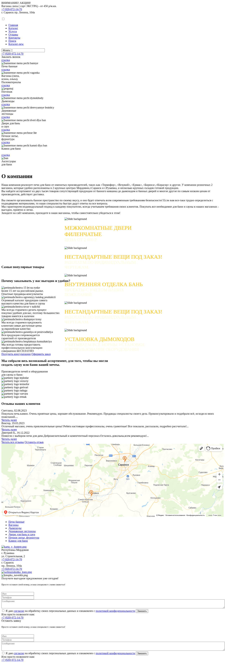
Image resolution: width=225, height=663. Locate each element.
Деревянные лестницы (22, 531)
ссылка (5, 60)
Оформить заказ (41, 354)
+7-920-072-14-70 (11, 9)
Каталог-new (16, 44)
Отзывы (13, 34)
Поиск (12, 40)
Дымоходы (14, 528)
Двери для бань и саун (21, 534)
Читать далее (9, 420)
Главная (13, 25)
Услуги (12, 31)
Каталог (13, 28)
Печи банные (16, 521)
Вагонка (13, 524)
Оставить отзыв (34, 442)
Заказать (142, 611)
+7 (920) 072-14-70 (12, 53)
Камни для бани (18, 540)
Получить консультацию (16, 354)
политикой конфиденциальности (115, 610)
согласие (19, 610)
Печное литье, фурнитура (23, 537)
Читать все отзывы (12, 442)
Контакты (14, 37)
